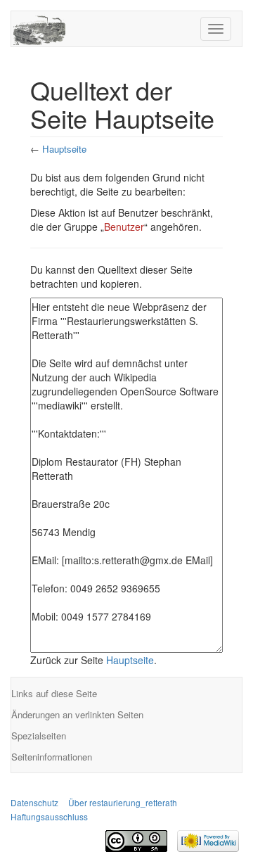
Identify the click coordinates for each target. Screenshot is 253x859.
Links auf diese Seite (54, 693)
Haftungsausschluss (49, 816)
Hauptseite (64, 148)
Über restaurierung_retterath (122, 802)
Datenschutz (34, 802)
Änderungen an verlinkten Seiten (77, 714)
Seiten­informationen (51, 756)
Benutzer (124, 226)
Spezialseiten (38, 735)
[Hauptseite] (39, 27)
